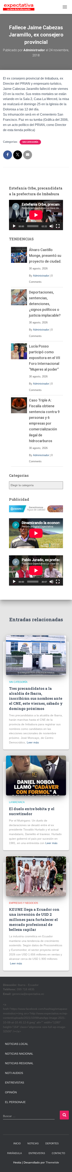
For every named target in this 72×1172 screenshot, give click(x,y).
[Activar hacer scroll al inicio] (64, 1164)
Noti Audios (14, 1073)
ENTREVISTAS (37, 1153)
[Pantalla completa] (58, 226)
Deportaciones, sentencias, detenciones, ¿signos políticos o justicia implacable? (45, 303)
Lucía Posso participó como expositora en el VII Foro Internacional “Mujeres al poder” (44, 357)
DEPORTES (52, 1143)
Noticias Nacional (19, 1053)
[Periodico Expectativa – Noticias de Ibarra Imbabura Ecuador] (20, 7)
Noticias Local (16, 1043)
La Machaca (17, 802)
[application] (36, 215)
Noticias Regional (19, 1063)
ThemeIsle (52, 1162)
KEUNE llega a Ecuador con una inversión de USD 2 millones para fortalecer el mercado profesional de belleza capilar (34, 919)
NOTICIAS (33, 1143)
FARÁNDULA (14, 1153)
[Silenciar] (51, 226)
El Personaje (15, 1102)
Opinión (11, 1092)
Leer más (33, 742)
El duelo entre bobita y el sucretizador (31, 811)
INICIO (17, 1143)
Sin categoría (30, 142)
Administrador (41, 275)
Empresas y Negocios (23, 903)
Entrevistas (14, 1082)
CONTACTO (58, 1153)
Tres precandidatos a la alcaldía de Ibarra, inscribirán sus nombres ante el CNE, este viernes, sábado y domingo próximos (36, 698)
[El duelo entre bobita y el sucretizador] (36, 775)
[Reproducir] (14, 226)
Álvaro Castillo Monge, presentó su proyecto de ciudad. (45, 255)
